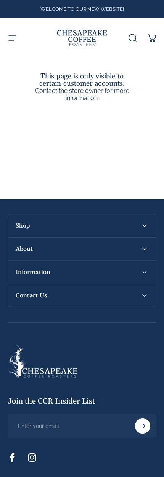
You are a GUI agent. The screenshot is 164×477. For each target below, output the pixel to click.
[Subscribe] (142, 426)
